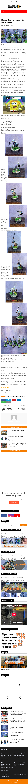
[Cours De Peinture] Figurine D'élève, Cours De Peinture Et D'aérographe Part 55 (17, 734)
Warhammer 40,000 (5, 773)
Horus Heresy (17, 773)
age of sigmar (8, 396)
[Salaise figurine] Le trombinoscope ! (10, 669)
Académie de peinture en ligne (6, 765)
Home (12, 782)
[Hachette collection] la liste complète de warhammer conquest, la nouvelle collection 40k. (18, 713)
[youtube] (16, 1)
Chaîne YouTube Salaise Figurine (19, 765)
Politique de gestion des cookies (6, 756)
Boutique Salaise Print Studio (7, 767)
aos (13, 396)
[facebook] (11, 1)
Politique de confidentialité (19, 755)
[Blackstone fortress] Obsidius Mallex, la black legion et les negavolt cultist (17, 741)
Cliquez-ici (14, 502)
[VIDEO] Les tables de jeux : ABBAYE (16, 430)
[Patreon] (24, 515)
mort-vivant (7, 16)
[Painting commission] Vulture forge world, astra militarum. (17, 726)
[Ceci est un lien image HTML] (14, 547)
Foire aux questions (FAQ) (19, 752)
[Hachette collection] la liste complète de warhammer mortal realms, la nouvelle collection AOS (18, 720)
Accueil (2, 16)
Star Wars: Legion (5, 776)
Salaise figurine (5, 25)
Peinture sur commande (6, 762)
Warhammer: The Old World (20, 774)
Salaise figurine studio (18, 780)
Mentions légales (17, 757)
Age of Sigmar (4, 774)
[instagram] (14, 1)
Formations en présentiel (19, 762)
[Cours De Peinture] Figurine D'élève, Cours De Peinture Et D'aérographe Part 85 (17, 438)
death (17, 396)
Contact (2, 753)
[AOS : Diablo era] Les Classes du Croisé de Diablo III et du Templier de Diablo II (17, 444)
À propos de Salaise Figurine (20, 753)
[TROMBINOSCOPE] (14, 662)
